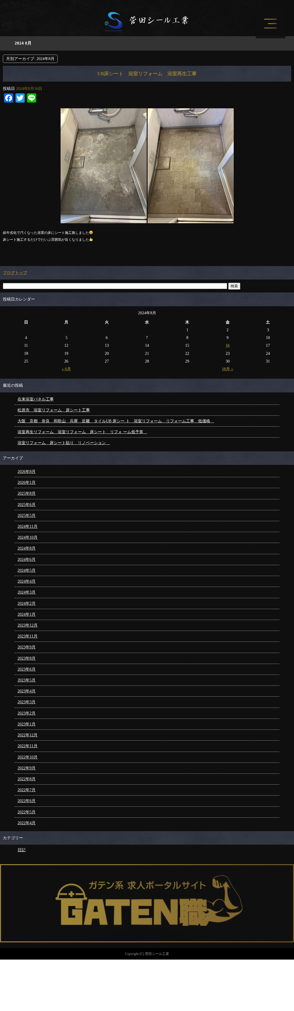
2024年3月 (27, 592)
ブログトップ (15, 273)
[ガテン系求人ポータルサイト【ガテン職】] (147, 939)
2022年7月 (27, 790)
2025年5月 (27, 515)
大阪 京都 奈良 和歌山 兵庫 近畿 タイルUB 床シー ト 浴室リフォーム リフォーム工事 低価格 (116, 421)
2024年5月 (27, 570)
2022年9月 (27, 768)
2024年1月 (27, 614)
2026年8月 (27, 471)
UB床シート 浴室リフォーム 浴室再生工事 (147, 73)
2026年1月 (27, 482)
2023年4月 (27, 691)
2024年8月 (27, 548)
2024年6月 (27, 559)
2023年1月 (27, 724)
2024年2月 (27, 603)
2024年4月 (27, 581)
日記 (22, 850)
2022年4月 (27, 823)
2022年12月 (28, 735)
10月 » (227, 369)
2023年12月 (28, 625)
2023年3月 (27, 702)
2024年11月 (28, 526)
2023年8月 (27, 658)
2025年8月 (27, 493)
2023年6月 (27, 669)
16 (228, 345)
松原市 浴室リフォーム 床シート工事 (54, 410)
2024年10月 (28, 537)
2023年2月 (27, 713)
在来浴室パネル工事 (36, 399)
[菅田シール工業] (147, 29)
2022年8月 (27, 779)
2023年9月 (27, 647)
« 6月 (66, 369)
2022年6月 (27, 801)
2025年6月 (27, 504)
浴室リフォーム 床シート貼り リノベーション (64, 443)
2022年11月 (28, 746)
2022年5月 (27, 812)
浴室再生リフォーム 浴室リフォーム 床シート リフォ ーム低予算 (82, 432)
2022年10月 (28, 757)
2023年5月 (27, 680)
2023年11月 (28, 636)
